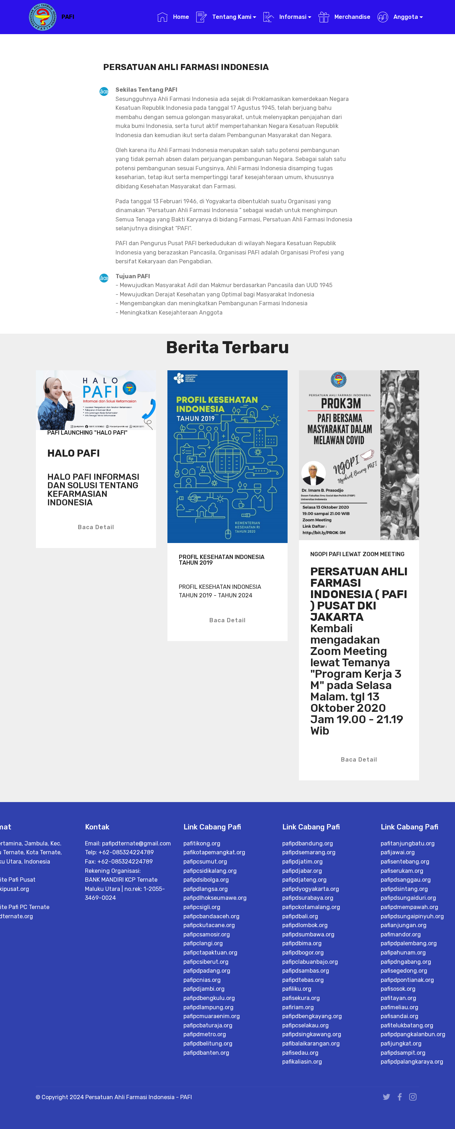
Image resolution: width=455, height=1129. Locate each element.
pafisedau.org (300, 1052)
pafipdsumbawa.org (308, 934)
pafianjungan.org (404, 925)
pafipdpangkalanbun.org (413, 1034)
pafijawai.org (398, 852)
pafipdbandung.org (307, 843)
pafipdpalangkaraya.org (412, 1061)
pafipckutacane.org (209, 925)
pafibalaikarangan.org (311, 1043)
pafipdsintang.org (404, 889)
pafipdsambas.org (305, 970)
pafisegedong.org (404, 970)
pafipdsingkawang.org (311, 1034)
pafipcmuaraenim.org (211, 1016)
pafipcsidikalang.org (210, 870)
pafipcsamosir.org (206, 934)
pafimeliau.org (399, 1007)
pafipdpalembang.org (409, 943)
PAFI (67, 17)
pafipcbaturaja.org (207, 1025)
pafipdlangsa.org (205, 889)
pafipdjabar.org (302, 870)
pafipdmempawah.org (409, 907)
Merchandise (351, 17)
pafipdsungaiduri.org (408, 897)
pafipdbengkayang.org (312, 1016)
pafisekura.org (301, 998)
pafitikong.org (201, 843)
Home (180, 17)
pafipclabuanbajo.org (310, 961)
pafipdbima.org (302, 943)
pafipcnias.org (202, 980)
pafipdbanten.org (206, 1052)
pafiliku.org (296, 988)
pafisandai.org (399, 1016)
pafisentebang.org (405, 861)
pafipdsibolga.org (206, 879)
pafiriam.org (298, 1007)
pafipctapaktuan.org (210, 952)
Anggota (405, 17)
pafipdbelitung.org (207, 1043)
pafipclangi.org (203, 943)
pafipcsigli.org (201, 907)
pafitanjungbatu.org (408, 843)
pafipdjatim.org (302, 861)
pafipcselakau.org (305, 1025)
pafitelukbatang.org (407, 1025)
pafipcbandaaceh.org (211, 916)
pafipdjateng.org (304, 879)
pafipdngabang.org (406, 961)
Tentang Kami (231, 17)
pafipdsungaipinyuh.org (412, 916)
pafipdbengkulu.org (209, 998)
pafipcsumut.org (205, 861)
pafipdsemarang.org (309, 852)
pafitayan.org (398, 998)
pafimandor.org (401, 934)
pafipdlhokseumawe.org (215, 897)
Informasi (292, 17)
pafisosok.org (398, 988)
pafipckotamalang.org (311, 907)
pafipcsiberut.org (206, 961)
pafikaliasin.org (302, 1061)
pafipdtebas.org (303, 980)
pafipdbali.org (300, 916)
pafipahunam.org (403, 952)
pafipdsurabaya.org (307, 897)
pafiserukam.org (402, 870)
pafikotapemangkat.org (214, 852)
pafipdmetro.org (204, 1034)
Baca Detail (96, 527)
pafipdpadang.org (206, 970)
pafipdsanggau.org (406, 879)
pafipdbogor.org (303, 952)
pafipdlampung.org (208, 1007)
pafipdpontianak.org (407, 980)
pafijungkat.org (401, 1043)
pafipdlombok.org (305, 925)
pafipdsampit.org (403, 1052)
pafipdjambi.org (204, 988)
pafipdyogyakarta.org (310, 889)
